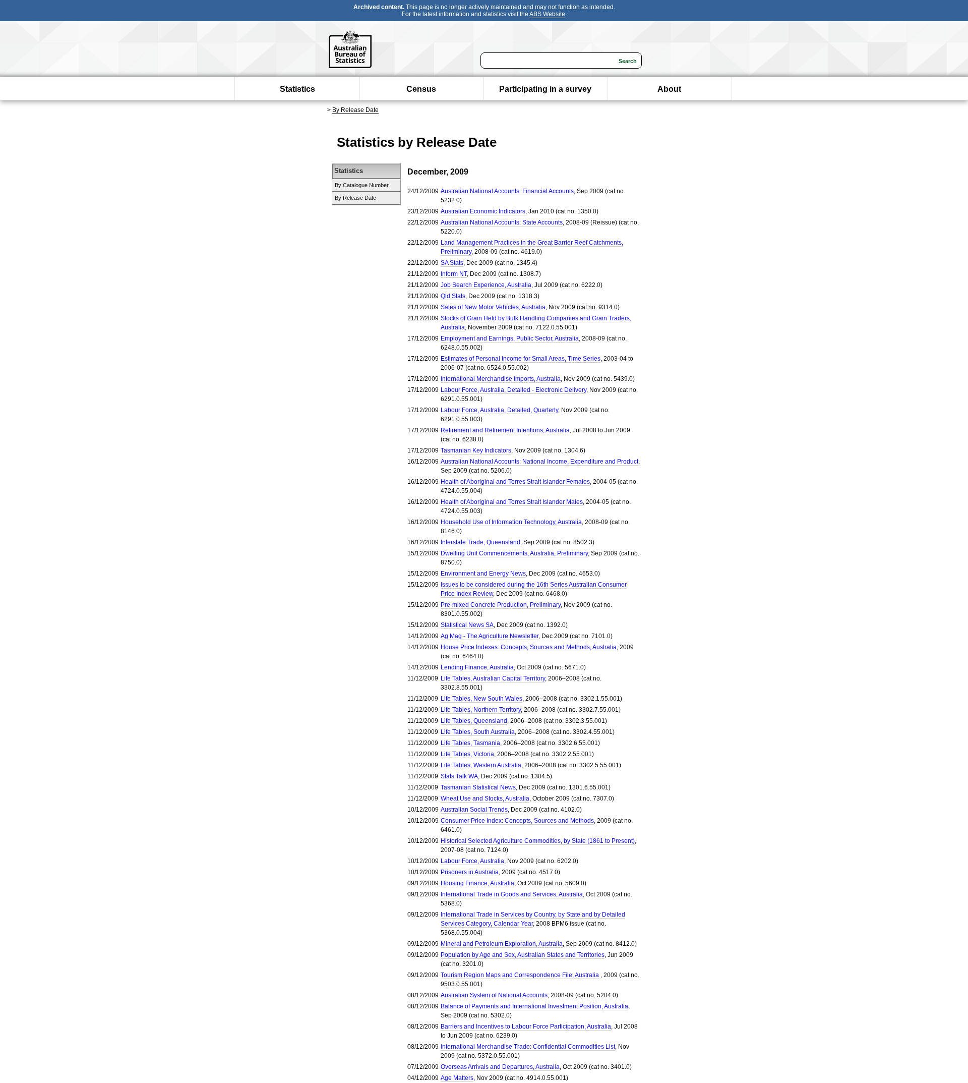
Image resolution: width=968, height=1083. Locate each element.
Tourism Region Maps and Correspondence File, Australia (520, 975)
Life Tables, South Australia (478, 731)
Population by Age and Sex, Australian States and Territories (522, 954)
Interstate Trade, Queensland (480, 542)
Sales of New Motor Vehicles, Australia (493, 307)
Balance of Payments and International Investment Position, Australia (534, 1006)
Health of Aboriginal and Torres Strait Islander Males (512, 501)
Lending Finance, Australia (477, 667)
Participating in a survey (545, 89)
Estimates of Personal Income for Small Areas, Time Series (520, 358)
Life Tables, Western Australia (481, 765)
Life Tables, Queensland (474, 720)
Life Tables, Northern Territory (481, 709)
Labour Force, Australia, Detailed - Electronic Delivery (513, 389)
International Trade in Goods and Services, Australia (512, 894)
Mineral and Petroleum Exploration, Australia (502, 943)
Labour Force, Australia (472, 861)
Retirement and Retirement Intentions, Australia (505, 430)
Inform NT (454, 273)
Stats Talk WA (459, 776)
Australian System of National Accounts (494, 995)
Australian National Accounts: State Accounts (502, 222)
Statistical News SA (467, 625)
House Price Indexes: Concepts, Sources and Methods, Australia (529, 647)
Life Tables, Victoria (467, 754)
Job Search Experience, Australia (486, 285)
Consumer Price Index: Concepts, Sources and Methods (517, 820)
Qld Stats (453, 296)
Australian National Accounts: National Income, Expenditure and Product (539, 461)
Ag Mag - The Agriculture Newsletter (489, 636)
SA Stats (452, 262)
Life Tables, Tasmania (470, 743)
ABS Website (547, 14)
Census (421, 89)
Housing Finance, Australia (477, 883)
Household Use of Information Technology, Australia (511, 522)
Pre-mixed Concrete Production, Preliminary (501, 604)
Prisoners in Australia (470, 872)
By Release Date (355, 109)
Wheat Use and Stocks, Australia (485, 798)
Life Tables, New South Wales (481, 698)
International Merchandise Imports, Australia (501, 378)
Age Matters (457, 1077)
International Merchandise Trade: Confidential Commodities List (528, 1046)
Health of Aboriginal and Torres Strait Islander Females (515, 481)
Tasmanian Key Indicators (476, 450)
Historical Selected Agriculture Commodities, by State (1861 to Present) (538, 840)
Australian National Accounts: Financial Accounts (507, 191)
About (669, 89)
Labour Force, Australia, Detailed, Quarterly (499, 410)
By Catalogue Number (362, 185)
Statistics (297, 89)
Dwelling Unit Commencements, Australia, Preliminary (514, 553)
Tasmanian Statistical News (478, 787)
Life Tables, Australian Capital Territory (493, 678)
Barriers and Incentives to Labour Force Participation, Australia (526, 1026)
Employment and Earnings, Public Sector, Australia (510, 338)
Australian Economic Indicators (483, 211)
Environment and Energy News (483, 573)
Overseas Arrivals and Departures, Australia (500, 1066)
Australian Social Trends (474, 809)
